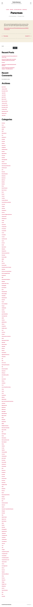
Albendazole (4, 133)
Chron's (3, 212)
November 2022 (5, 107)
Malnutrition (4, 399)
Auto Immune (4, 163)
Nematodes (4, 437)
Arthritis (3, 157)
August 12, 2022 (21, 16)
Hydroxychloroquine (5, 364)
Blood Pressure (4, 188)
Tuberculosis (4, 561)
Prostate (3, 474)
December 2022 (5, 105)
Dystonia (3, 269)
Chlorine (3, 208)
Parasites (3, 460)
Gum (2, 330)
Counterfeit (4, 230)
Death (3, 244)
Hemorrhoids (4, 344)
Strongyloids (4, 529)
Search (3, 46)
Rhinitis (3, 496)
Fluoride (3, 299)
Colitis (3, 220)
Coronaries (4, 228)
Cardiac (3, 198)
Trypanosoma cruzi (5, 559)
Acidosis (3, 123)
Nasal (3, 435)
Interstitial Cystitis (5, 374)
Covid (3, 232)
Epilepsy (3, 281)
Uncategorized (4, 565)
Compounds (4, 226)
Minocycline (4, 415)
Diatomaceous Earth (5, 253)
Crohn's (3, 236)
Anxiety (3, 151)
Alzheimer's (4, 137)
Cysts (3, 240)
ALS (2, 135)
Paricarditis (4, 462)
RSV (2, 500)
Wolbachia (4, 586)
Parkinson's (4, 464)
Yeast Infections (5, 590)
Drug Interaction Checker (6, 267)
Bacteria (3, 171)
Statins (3, 525)
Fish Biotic (4, 295)
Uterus (3, 567)
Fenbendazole (4, 291)
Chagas (3, 206)
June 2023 (4, 95)
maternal (3, 403)
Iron (2, 376)
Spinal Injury (4, 521)
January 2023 (4, 103)
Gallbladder (4, 307)
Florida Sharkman (16, 2)
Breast (3, 194)
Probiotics (3, 472)
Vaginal (3, 571)
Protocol (3, 62)
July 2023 (3, 93)
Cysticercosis (4, 238)
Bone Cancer (4, 190)
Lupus (3, 391)
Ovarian (3, 454)
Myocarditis (4, 429)
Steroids (3, 527)
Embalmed (4, 275)
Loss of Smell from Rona (6, 387)
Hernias (3, 348)
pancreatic (24, 9)
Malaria (3, 397)
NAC (2, 431)
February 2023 (4, 101)
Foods (3, 301)
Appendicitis (4, 153)
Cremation (4, 234)
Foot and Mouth (4, 303)
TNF (2, 547)
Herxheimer (4, 352)
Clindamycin (4, 218)
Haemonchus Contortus (6, 336)
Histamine (4, 356)
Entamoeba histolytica (6, 279)
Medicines (4, 407)
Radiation (3, 488)
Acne (3, 125)
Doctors (3, 263)
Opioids (3, 450)
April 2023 (4, 97)
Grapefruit (4, 326)
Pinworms (3, 470)
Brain (3, 192)
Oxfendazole (4, 456)
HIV (2, 358)
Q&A (2, 486)
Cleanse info (4, 216)
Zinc (2, 594)
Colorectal (4, 224)
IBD (2, 366)
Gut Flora (3, 332)
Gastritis (3, 311)
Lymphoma (4, 395)
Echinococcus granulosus (6, 271)
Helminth (3, 342)
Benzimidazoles (5, 173)
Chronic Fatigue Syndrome (7, 214)
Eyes (3, 289)
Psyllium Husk (4, 484)
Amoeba (3, 139)
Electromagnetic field (6, 273)
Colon (3, 222)
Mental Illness (4, 413)
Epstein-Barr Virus (18, 9)
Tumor (3, 563)
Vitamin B (3, 580)
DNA (2, 261)
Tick (2, 545)
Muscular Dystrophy (5, 427)
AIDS (3, 131)
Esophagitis (4, 285)
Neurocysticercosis (5, 439)
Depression (4, 246)
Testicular (4, 537)
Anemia (3, 143)
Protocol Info (4, 478)
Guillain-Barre (4, 328)
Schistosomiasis (5, 502)
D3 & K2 (3, 242)
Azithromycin (4, 167)
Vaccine (3, 569)
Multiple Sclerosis (5, 425)
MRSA (3, 423)
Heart (3, 338)
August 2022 (4, 113)
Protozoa (3, 480)
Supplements (4, 531)
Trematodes (4, 555)
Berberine (3, 175)
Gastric (3, 309)
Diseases (11, 9)
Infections (3, 370)
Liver (3, 385)
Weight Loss (4, 584)
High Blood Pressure (5, 354)
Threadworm (4, 541)
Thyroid (3, 543)
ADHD (3, 129)
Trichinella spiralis (5, 557)
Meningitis (4, 411)
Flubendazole (4, 297)
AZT (2, 169)
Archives (3, 155)
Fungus (3, 305)
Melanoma (4, 409)
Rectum (3, 490)
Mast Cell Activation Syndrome (7, 401)
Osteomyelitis (4, 452)
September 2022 (5, 111)
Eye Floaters (4, 287)
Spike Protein (4, 517)
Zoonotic (3, 596)
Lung (3, 389)
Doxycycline (4, 265)
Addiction (3, 127)
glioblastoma (4, 322)
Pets (2, 468)
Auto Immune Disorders (6, 165)
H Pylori (3, 334)
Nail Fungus (4, 433)
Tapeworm (4, 533)
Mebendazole (4, 405)
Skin (2, 515)
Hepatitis (3, 346)
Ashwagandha (4, 159)
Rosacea (3, 498)
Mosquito (3, 419)
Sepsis (3, 506)
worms (3, 588)
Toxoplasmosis (4, 553)
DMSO (3, 259)
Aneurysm (4, 145)
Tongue (3, 549)
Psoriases (3, 482)
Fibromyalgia (4, 293)
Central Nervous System (6, 202)
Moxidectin (4, 421)
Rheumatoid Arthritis (5, 494)
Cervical (3, 204)
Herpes (3, 350)
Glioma (3, 324)
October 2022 (4, 109)
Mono (3, 417)
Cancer (7, 9)
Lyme (3, 393)
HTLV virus (4, 362)
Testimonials (4, 539)
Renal (3, 492)
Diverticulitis (4, 257)
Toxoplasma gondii (5, 551)
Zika (2, 592)
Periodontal (4, 466)
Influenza (3, 372)
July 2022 (3, 115)
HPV (2, 360)
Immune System (5, 368)
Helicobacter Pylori (5, 340)
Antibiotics (4, 147)
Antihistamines (4, 149)
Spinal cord (4, 519)
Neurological (4, 441)
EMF (2, 277)
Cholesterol (4, 210)
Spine (3, 523)
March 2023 (4, 99)
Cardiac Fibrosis (5, 200)
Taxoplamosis (4, 535)
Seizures (3, 504)
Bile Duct (3, 179)
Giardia (3, 320)
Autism (3, 161)
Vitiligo (3, 582)
